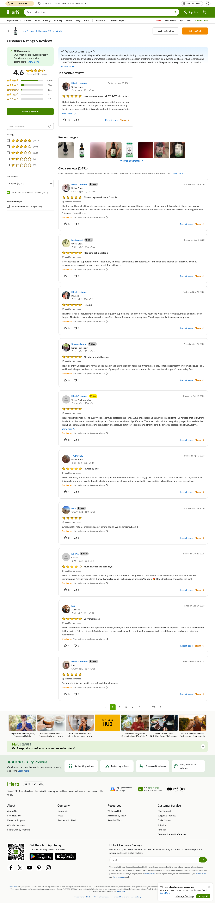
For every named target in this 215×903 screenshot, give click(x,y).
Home (69, 20)
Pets (86, 20)
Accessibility (136, 897)
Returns (162, 829)
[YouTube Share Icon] (29, 867)
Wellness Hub (201, 20)
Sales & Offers (115, 820)
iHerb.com (13, 887)
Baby (78, 20)
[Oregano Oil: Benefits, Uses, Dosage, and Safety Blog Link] (22, 726)
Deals (158, 20)
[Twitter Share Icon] (20, 867)
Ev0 (73, 605)
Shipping (162, 824)
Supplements (14, 20)
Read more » (121, 891)
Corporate (62, 810)
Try (181, 20)
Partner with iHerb (66, 820)
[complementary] (102, 897)
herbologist (77, 239)
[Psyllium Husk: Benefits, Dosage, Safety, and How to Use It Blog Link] (51, 726)
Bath (37, 20)
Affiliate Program (16, 824)
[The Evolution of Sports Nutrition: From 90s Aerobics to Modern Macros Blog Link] (164, 726)
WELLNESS (107, 723)
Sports (27, 20)
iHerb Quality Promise (18, 829)
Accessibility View (117, 815)
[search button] (175, 12)
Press (60, 815)
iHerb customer (79, 83)
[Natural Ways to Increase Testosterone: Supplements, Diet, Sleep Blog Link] (193, 726)
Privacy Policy (200, 874)
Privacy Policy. (149, 874)
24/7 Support (164, 810)
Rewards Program (16, 820)
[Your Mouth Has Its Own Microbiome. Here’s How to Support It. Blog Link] (80, 726)
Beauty (47, 20)
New (188, 20)
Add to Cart (195, 31)
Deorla (75, 553)
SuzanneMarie (79, 344)
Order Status (164, 820)
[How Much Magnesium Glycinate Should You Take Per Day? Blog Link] (135, 726)
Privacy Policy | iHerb (82, 897)
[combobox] (30, 183)
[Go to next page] (161, 707)
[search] (49, 126)
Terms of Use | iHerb (121, 897)
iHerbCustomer (79, 396)
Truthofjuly (77, 455)
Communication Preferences (172, 834)
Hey (73, 508)
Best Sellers (170, 20)
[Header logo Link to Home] (13, 12)
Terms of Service (119, 877)
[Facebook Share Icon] (10, 867)
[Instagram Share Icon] (48, 867)
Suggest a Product (167, 815)
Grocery (58, 20)
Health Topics (118, 20)
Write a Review (166, 31)
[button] (207, 3)
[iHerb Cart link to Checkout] (204, 12)
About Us (12, 810)
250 (153, 707)
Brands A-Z (102, 20)
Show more (67, 113)
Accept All (203, 896)
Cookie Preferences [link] (101, 897)
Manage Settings (185, 896)
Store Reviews (14, 815)
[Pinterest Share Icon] (39, 867)
